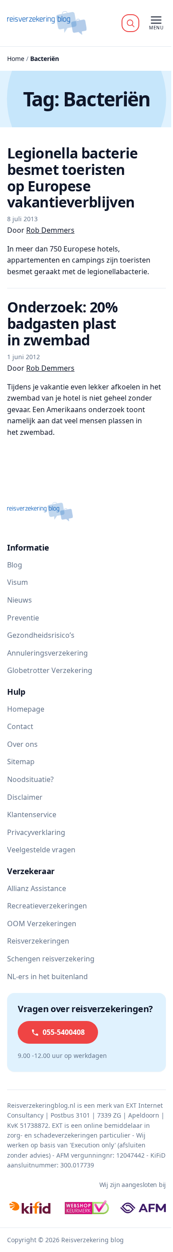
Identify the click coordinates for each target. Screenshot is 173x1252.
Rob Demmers (50, 230)
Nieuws (19, 600)
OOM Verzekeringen (41, 923)
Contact (20, 726)
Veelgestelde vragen (41, 850)
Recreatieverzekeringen (47, 906)
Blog (14, 565)
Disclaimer (25, 797)
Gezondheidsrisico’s (41, 635)
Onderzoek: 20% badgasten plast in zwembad (62, 323)
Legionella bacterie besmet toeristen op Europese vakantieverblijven (72, 177)
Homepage (25, 709)
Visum (17, 582)
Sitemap (21, 761)
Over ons (22, 744)
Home (15, 58)
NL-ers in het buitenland (47, 976)
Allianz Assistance (36, 888)
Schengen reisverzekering (50, 959)
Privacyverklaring (36, 832)
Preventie (23, 618)
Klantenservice (31, 814)
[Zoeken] (130, 23)
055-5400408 (64, 1032)
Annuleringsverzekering (47, 653)
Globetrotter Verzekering (49, 670)
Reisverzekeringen (38, 941)
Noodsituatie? (30, 779)
